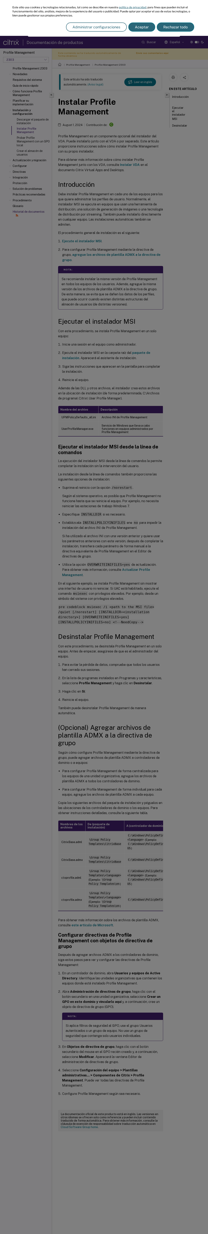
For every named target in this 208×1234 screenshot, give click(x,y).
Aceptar (142, 27)
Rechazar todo (175, 27)
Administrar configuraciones (96, 27)
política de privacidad (132, 7)
